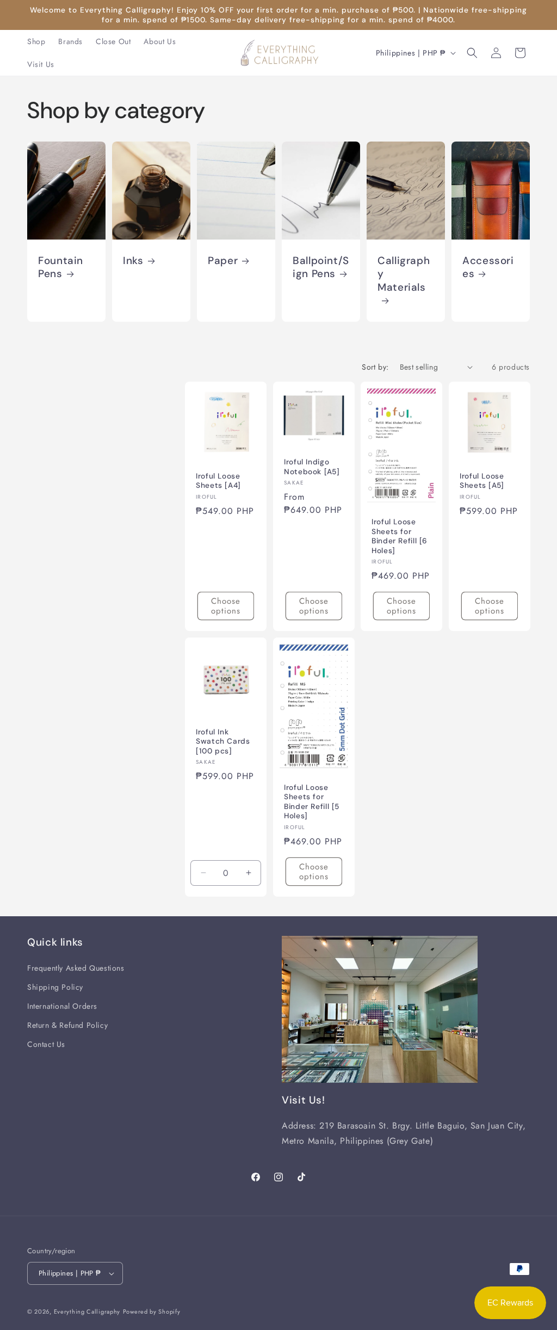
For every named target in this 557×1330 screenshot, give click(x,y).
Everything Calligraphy (87, 1311)
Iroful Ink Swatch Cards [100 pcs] (223, 741)
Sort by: (375, 366)
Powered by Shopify (152, 1311)
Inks (133, 260)
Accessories (488, 267)
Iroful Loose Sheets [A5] (482, 480)
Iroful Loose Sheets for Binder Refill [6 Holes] (400, 536)
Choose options (225, 606)
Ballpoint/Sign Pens (321, 267)
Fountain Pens (60, 267)
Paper (223, 260)
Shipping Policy (55, 987)
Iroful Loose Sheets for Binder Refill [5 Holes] (311, 802)
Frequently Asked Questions (76, 968)
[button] (472, 53)
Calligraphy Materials (403, 274)
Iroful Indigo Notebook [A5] (311, 466)
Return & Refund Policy (67, 1025)
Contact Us (46, 1044)
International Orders (62, 1006)
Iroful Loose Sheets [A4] (218, 480)
